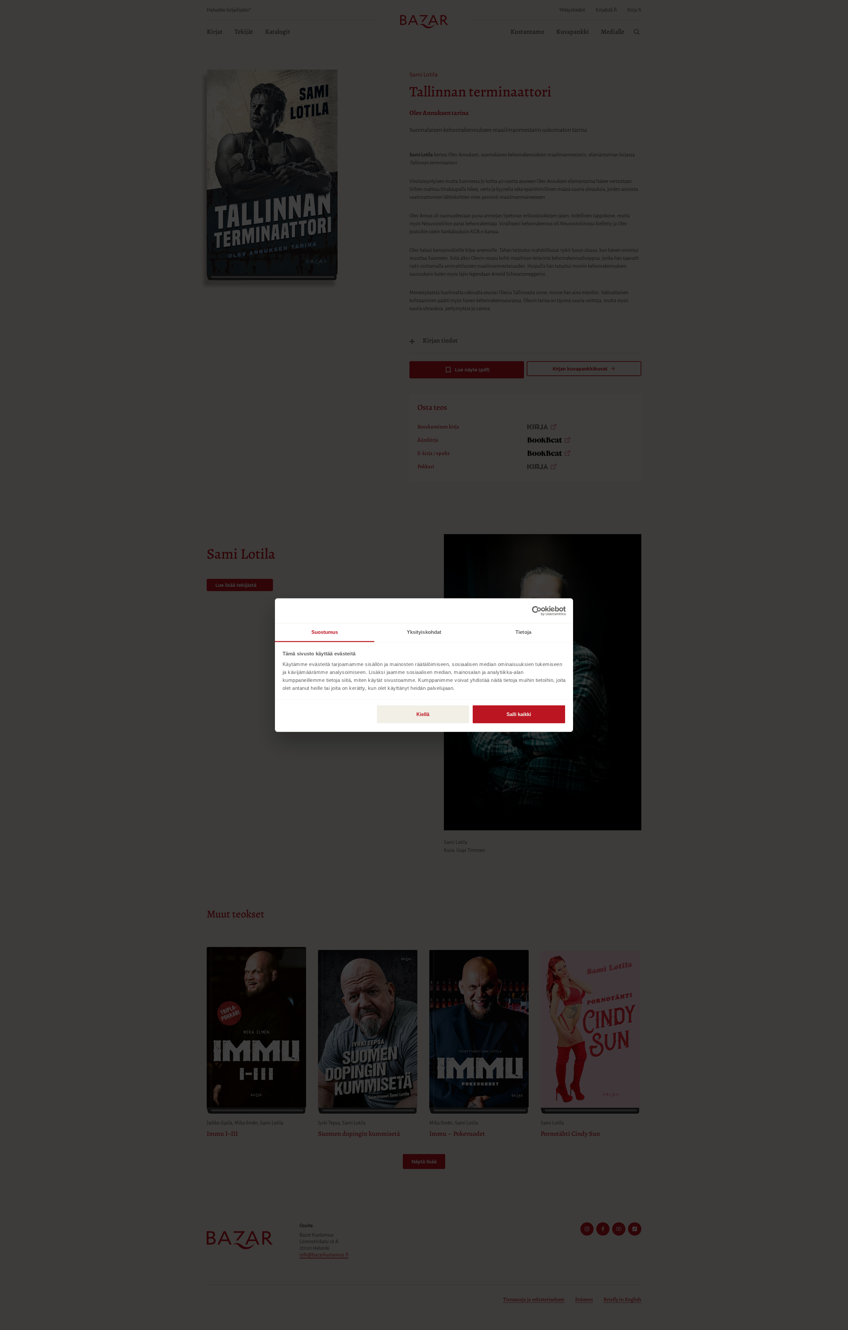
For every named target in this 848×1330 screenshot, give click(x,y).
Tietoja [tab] (523, 632)
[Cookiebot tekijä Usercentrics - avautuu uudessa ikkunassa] (537, 611)
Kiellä (422, 714)
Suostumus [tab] (324, 632)
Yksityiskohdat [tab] (424, 632)
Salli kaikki (518, 714)
